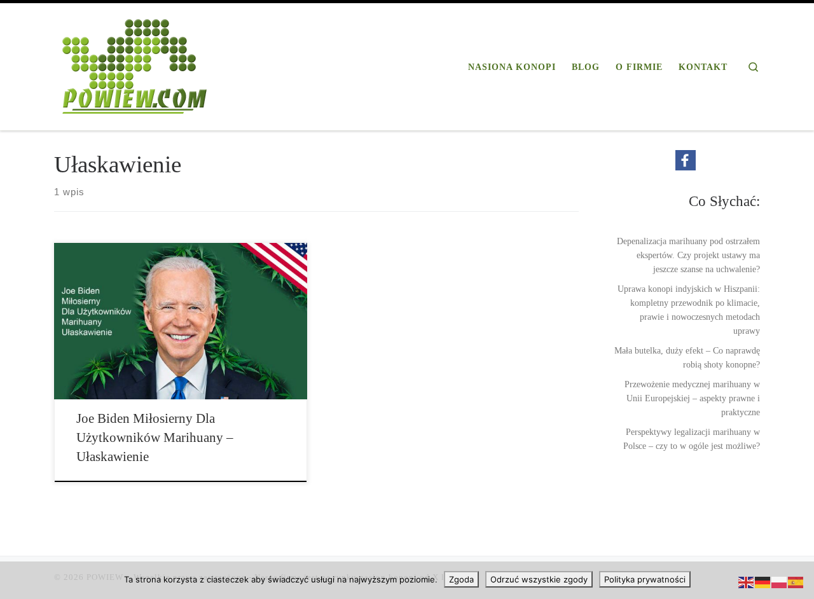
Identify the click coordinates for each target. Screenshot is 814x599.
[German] (763, 582)
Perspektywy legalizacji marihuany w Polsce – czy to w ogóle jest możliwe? (691, 439)
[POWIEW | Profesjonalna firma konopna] (135, 64)
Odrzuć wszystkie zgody (539, 579)
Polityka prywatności (645, 579)
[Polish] (779, 582)
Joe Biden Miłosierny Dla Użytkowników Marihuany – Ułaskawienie (154, 437)
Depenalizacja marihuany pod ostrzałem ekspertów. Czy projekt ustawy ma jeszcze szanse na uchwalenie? (688, 255)
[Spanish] (796, 582)
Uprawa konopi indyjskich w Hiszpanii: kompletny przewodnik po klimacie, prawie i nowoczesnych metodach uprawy (688, 310)
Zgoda (461, 579)
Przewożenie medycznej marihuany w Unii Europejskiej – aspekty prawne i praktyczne (692, 398)
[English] (746, 582)
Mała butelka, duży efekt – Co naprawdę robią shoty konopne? (687, 357)
